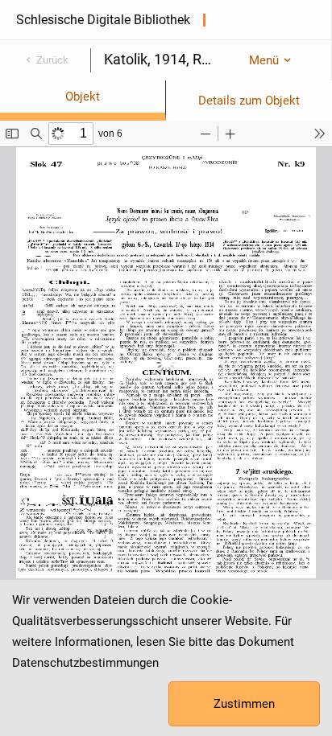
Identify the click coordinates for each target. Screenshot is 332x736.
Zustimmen (244, 704)
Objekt (82, 96)
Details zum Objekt (249, 100)
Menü (264, 60)
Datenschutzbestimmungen (85, 663)
